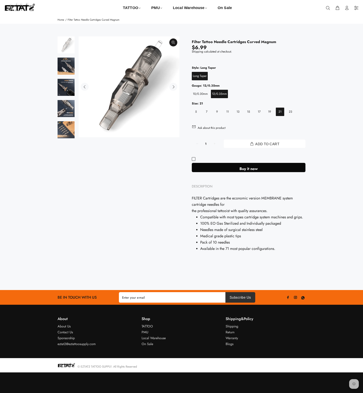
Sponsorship (66, 338)
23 (290, 111)
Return (230, 332)
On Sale (147, 344)
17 (259, 111)
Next (173, 87)
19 (269, 111)
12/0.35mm (219, 94)
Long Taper (200, 76)
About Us (64, 326)
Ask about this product (211, 128)
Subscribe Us (240, 297)
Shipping (197, 51)
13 (238, 111)
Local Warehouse (154, 338)
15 (248, 111)
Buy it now (248, 168)
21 (280, 111)
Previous (85, 87)
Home (61, 20)
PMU (145, 332)
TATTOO (147, 326)
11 (227, 111)
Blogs (229, 344)
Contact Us (65, 332)
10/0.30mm (200, 94)
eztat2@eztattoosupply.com (77, 344)
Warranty (232, 338)
